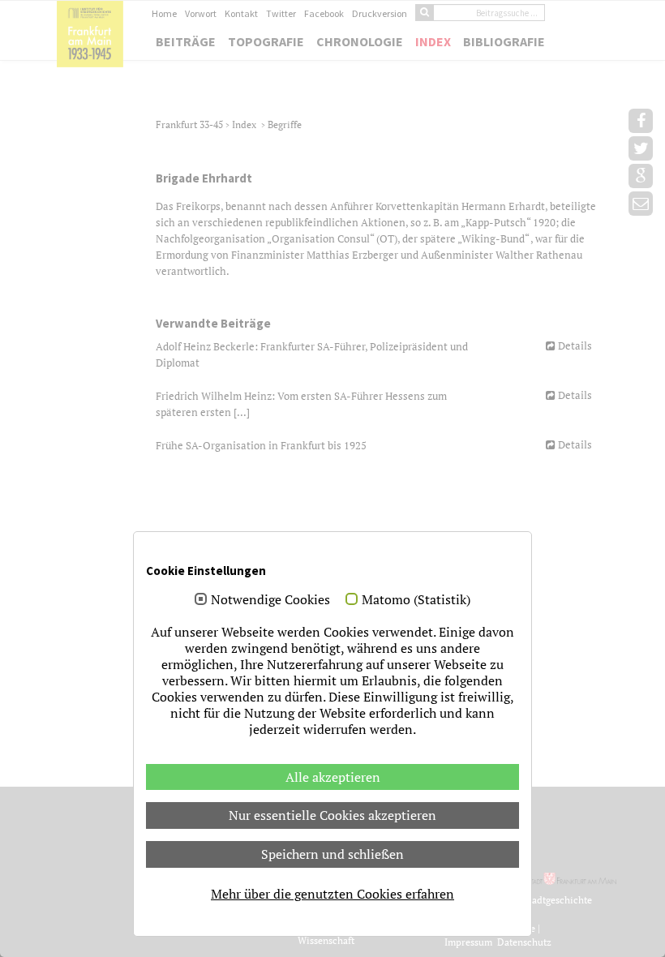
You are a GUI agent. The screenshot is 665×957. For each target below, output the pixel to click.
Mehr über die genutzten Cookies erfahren (332, 894)
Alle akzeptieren (332, 777)
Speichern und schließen (332, 854)
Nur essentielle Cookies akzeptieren (332, 815)
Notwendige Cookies (270, 600)
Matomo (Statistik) (416, 600)
